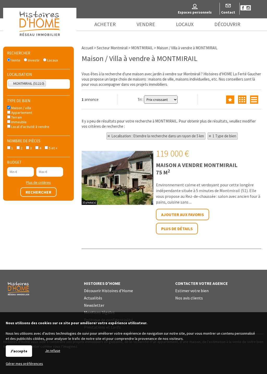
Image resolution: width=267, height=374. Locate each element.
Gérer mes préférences (24, 363)
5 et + (52, 148)
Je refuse (52, 350)
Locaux (52, 60)
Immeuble (18, 122)
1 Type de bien (224, 135)
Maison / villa (20, 108)
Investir (33, 60)
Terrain (16, 117)
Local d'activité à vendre (29, 126)
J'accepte (18, 351)
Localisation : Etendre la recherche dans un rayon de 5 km (157, 135)
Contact (228, 12)
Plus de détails (177, 228)
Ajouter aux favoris (182, 214)
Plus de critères (38, 182)
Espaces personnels (195, 12)
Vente (15, 60)
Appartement (21, 112)
